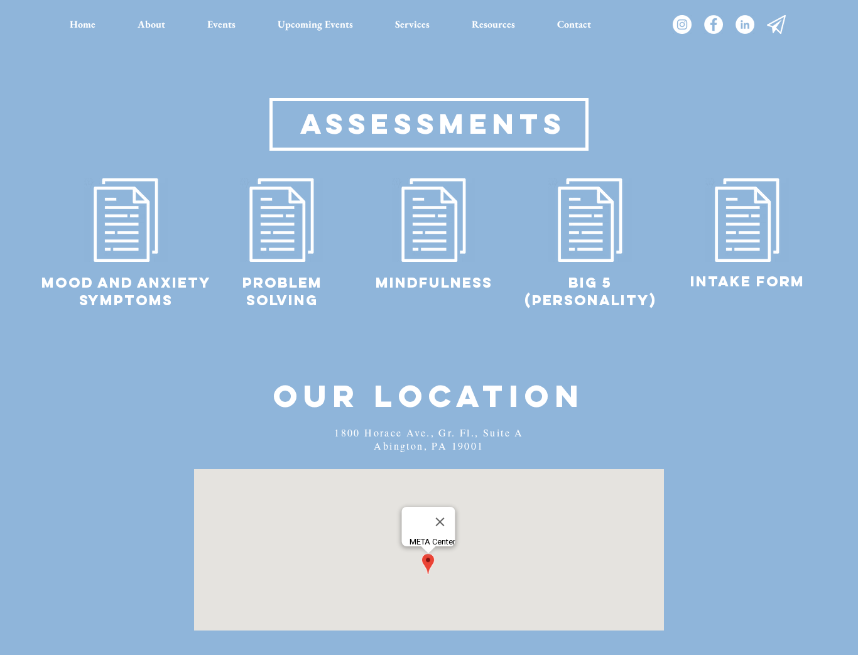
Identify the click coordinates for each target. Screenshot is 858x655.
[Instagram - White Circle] (682, 24)
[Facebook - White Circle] (713, 24)
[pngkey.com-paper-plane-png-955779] (776, 24)
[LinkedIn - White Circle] (745, 24)
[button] (233, 24)
